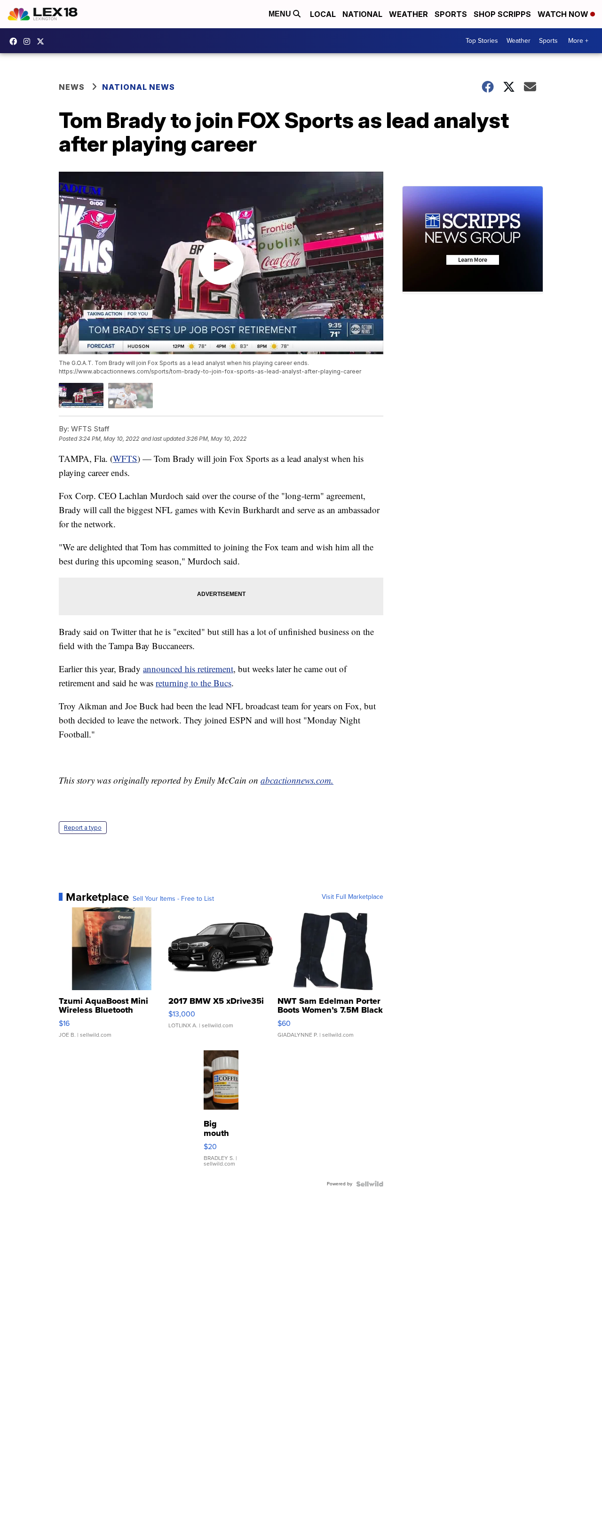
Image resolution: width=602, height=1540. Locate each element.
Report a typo (83, 827)
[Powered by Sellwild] (369, 1184)
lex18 (15, 41)
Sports (451, 14)
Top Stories (482, 41)
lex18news (43, 41)
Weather (408, 14)
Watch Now (564, 14)
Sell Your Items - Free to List (173, 899)
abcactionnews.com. (297, 780)
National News (138, 87)
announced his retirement (188, 669)
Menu (281, 14)
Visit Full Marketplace (352, 897)
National (362, 14)
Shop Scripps (502, 14)
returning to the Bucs (193, 683)
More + (578, 41)
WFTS (125, 458)
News (72, 87)
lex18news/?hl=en (29, 41)
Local (323, 14)
